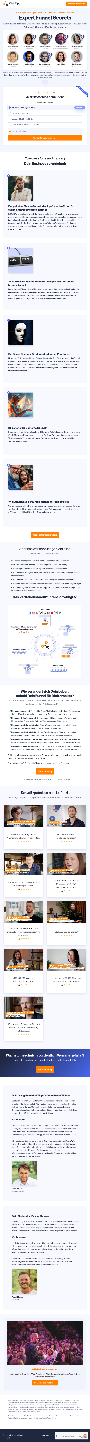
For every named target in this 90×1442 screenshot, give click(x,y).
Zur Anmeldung (45, 771)
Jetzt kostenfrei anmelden (45, 534)
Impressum (45, 1435)
